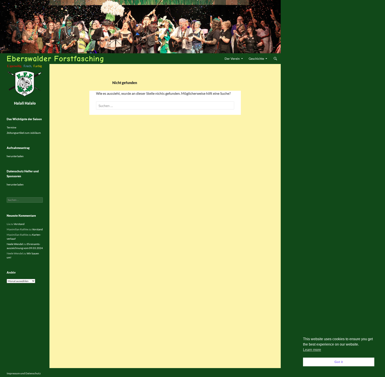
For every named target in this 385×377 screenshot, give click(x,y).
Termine (11, 127)
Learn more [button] (312, 350)
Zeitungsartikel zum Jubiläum (24, 132)
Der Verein (232, 58)
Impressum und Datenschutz (24, 373)
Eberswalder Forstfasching (55, 58)
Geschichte (256, 58)
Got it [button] (338, 362)
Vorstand (19, 224)
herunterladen (15, 156)
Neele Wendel (15, 244)
